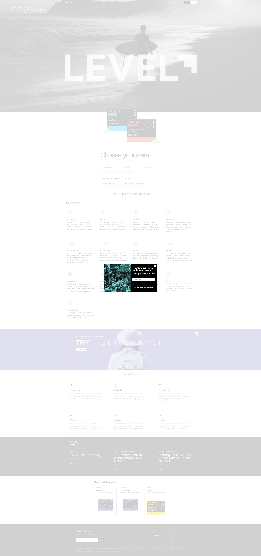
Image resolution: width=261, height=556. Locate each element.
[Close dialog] (155, 266)
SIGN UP (143, 284)
